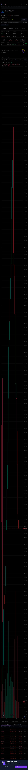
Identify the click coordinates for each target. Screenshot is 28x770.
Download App (20, 766)
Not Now (7, 766)
